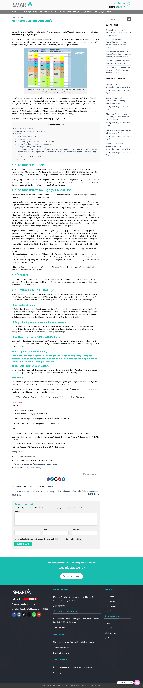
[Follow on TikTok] (24, 614)
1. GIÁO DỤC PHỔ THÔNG (23, 129)
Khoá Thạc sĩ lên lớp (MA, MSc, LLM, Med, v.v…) (33, 144)
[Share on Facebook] (48, 479)
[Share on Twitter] (52, 479)
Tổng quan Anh (17, 17)
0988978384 (44, 609)
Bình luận (18, 511)
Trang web (76, 529)
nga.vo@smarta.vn (62, 673)
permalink (50, 486)
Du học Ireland (109, 601)
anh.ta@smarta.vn (62, 653)
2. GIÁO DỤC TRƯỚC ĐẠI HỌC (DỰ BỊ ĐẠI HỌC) (30, 131)
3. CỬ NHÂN (17, 134)
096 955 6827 (32, 604)
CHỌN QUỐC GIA (29, 12)
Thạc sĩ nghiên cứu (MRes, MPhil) (28, 147)
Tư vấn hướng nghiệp (69, 12)
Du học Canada (110, 606)
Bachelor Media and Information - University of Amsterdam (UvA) (116, 100)
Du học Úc (108, 611)
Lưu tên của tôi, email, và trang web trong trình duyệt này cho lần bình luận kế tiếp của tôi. (52, 539)
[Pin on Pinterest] (59, 479)
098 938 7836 (60, 627)
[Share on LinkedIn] (63, 479)
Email (45, 529)
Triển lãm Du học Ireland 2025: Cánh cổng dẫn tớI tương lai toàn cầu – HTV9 (118, 70)
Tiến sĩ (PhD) (20, 159)
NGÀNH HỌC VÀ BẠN (48, 12)
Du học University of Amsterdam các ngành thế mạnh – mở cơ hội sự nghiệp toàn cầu (117, 43)
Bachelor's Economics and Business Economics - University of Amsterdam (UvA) (118, 146)
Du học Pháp (109, 597)
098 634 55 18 (31, 599)
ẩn (63, 125)
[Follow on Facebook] (14, 614)
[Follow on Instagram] (19, 614)
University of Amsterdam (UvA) (118, 91)
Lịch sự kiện (99, 12)
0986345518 (120, 7)
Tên (16, 529)
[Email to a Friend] (56, 479)
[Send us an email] (29, 614)
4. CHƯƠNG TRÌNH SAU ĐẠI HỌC (25, 136)
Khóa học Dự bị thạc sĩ (23, 139)
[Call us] (34, 614)
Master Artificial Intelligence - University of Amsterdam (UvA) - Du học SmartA (118, 117)
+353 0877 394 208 (62, 647)
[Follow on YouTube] (39, 614)
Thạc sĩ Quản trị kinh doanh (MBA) (28, 157)
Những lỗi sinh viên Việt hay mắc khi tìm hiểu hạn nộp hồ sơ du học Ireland (118, 32)
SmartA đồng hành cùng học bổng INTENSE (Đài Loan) (117, 62)
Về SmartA (16, 12)
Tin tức (110, 12)
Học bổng (87, 12)
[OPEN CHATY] (137, 682)
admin (35, 25)
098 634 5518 (60, 606)
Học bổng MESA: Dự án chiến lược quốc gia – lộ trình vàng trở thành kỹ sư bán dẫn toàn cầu (118, 54)
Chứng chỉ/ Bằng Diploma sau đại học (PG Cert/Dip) (34, 141)
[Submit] (129, 19)
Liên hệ (120, 12)
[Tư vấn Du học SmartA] (24, 5)
